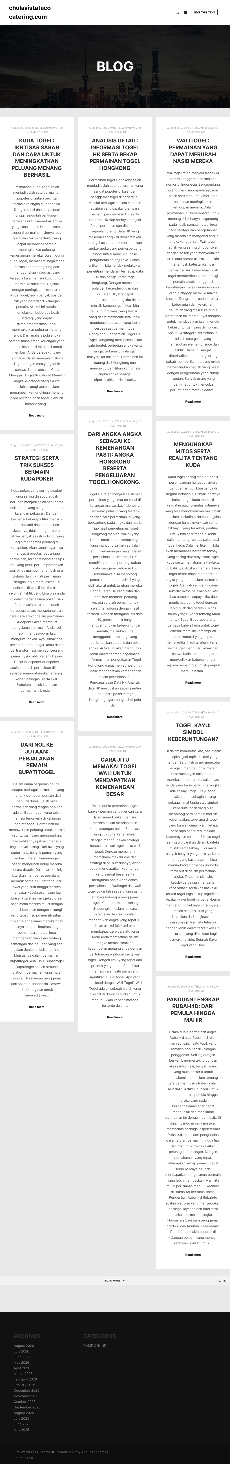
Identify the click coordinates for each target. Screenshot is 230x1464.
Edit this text (204, 12)
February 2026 (25, 1379)
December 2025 (26, 1390)
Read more (36, 415)
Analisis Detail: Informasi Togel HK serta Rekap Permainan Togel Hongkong (115, 154)
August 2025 (24, 1413)
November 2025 (26, 1396)
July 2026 (21, 1351)
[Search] (177, 12)
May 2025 (21, 1430)
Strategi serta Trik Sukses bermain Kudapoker (37, 468)
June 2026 (22, 1357)
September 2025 (27, 1407)
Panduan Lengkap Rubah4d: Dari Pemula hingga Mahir (193, 1009)
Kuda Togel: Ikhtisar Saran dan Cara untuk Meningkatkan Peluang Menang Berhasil (37, 157)
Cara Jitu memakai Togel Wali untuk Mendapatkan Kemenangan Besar (115, 776)
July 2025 (21, 1418)
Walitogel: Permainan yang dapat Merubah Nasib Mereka (193, 150)
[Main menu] (185, 12)
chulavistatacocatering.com (30, 12)
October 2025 (24, 1402)
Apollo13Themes (94, 1452)
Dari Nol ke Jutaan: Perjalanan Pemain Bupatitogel (36, 758)
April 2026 (22, 1368)
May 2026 (21, 1362)
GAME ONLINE (39, 132)
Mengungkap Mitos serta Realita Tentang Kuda (193, 454)
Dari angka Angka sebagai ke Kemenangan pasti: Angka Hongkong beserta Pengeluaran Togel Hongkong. (115, 458)
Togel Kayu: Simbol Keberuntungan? (193, 732)
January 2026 (24, 1385)
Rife (16, 1452)
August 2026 (24, 1346)
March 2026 (23, 1374)
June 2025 (22, 1424)
